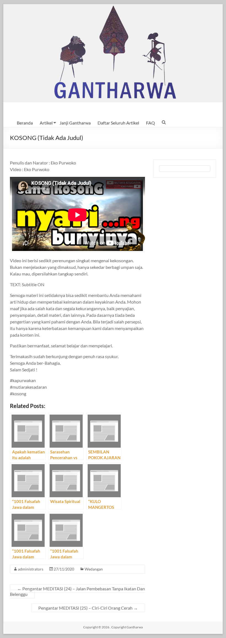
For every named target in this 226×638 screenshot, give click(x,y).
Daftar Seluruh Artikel (118, 122)
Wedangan (94, 569)
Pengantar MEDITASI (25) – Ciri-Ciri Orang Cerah (88, 607)
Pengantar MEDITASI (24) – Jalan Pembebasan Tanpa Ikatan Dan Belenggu (77, 591)
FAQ (150, 122)
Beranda (25, 122)
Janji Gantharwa (75, 122)
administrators (30, 569)
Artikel (46, 122)
